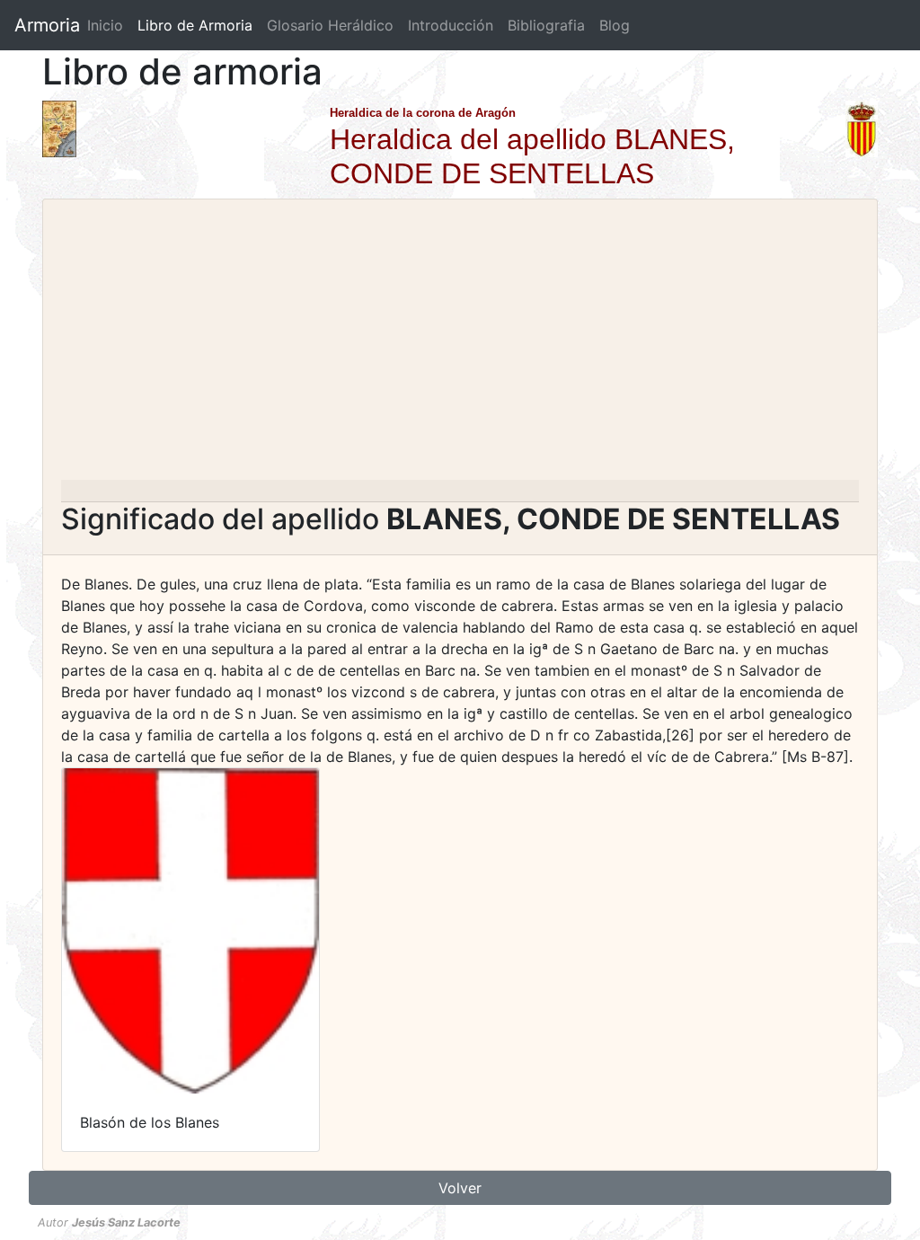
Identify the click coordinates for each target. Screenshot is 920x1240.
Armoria (47, 25)
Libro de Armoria (198, 25)
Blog (614, 25)
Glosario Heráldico (330, 25)
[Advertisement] (460, 345)
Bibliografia (546, 25)
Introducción (450, 25)
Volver (460, 1188)
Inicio (105, 25)
